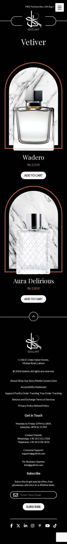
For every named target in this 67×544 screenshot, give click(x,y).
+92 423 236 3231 (40, 441)
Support (9, 393)
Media (38, 380)
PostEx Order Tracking (26, 393)
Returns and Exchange (24, 399)
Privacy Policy (26, 405)
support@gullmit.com (33, 453)
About (13, 380)
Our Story (29, 380)
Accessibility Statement (33, 386)
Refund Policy (41, 405)
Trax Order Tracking (51, 393)
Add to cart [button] (33, 175)
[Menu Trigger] (59, 7)
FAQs (21, 380)
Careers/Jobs (50, 380)
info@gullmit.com (33, 464)
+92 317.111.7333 (40, 438)
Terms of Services (45, 399)
